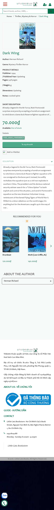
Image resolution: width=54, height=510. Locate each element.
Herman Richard (16, 59)
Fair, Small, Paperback (13, 138)
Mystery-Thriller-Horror (18, 65)
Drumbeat (7, 255)
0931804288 (28, 144)
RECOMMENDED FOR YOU (27, 217)
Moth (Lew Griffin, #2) (37, 255)
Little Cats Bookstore (18, 446)
